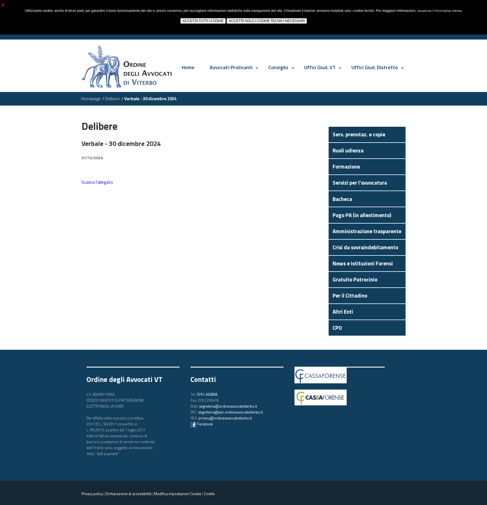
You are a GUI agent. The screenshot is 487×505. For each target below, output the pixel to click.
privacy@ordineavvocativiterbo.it (225, 418)
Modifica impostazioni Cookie (177, 494)
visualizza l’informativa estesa (439, 10)
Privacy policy (92, 494)
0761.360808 (207, 394)
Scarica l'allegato (97, 182)
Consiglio (278, 67)
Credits (209, 494)
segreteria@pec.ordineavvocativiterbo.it (230, 412)
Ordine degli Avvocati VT (125, 379)
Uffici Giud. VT (320, 67)
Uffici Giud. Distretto (374, 67)
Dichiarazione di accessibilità (128, 494)
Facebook (204, 424)
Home (188, 67)
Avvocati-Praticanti (231, 67)
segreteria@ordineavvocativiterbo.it (228, 406)
